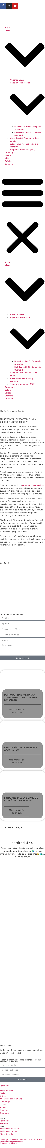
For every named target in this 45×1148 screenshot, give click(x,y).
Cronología (10, 152)
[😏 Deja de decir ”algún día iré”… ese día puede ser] (22, 980)
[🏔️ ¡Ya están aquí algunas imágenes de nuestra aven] (22, 953)
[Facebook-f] (3, 6)
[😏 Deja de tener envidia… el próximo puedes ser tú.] (22, 1006)
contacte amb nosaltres (33, 485)
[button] (22, 215)
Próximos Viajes (17, 80)
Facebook (4, 1086)
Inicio (7, 27)
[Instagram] (9, 6)
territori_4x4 (22, 843)
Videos (8, 158)
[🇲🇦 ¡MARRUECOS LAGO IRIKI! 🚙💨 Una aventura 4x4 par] (22, 901)
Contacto (9, 164)
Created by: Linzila (8, 1143)
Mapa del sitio (6, 1090)
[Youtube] (15, 6)
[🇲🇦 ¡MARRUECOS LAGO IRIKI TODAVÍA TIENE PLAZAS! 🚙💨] (22, 875)
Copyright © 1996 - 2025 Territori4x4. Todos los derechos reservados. (21, 1140)
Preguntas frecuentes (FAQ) (22, 149)
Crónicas (9, 161)
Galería (8, 155)
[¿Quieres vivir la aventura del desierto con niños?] (22, 927)
